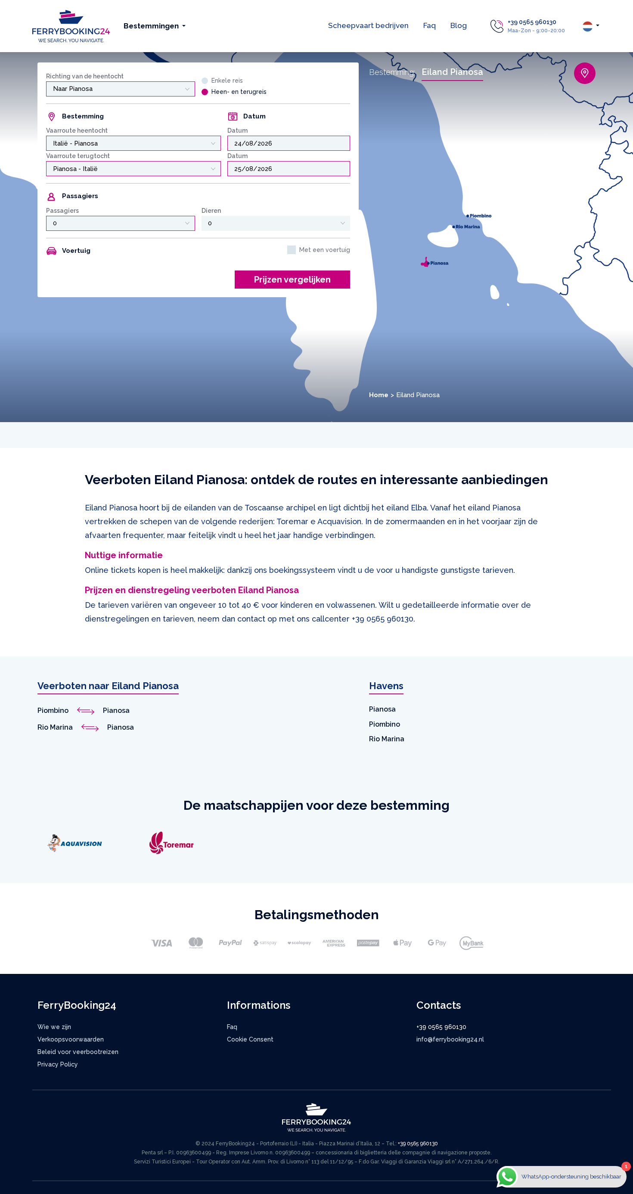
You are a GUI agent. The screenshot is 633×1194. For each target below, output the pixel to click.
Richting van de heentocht (85, 76)
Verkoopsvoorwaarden (70, 1039)
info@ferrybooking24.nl (450, 1039)
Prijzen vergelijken (292, 279)
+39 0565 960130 (532, 22)
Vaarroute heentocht (77, 130)
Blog (458, 25)
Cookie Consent (250, 1039)
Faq (429, 25)
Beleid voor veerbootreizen (77, 1051)
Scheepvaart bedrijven (368, 25)
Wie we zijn (54, 1026)
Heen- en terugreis (239, 91)
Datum (237, 130)
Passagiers (62, 210)
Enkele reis (227, 80)
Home (378, 395)
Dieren (211, 210)
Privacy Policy (57, 1064)
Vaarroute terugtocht (78, 155)
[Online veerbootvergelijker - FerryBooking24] (71, 26)
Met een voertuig (324, 249)
